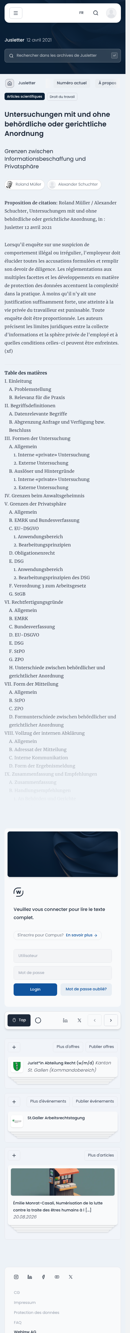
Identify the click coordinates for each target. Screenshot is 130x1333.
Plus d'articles (101, 1155)
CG (17, 1292)
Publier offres (101, 1046)
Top (22, 1020)
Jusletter (26, 83)
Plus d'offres (68, 1046)
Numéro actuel (71, 83)
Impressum (25, 1302)
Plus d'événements (48, 1101)
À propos (107, 83)
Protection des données (36, 1312)
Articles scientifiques (24, 96)
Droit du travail (62, 96)
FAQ (17, 1322)
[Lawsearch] (114, 55)
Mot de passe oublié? (86, 989)
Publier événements (95, 1101)
